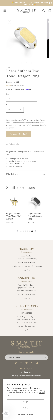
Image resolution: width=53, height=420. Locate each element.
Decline (25, 407)
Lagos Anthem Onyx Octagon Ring (35, 216)
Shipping (8, 85)
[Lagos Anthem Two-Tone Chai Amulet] (14, 202)
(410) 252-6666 (26, 252)
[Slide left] (21, 63)
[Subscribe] (45, 357)
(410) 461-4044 (26, 309)
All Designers (26, 372)
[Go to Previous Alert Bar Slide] (49, 3)
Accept (25, 401)
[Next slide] (35, 231)
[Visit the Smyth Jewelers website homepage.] (26, 11)
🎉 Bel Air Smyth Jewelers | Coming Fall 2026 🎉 (30, 3)
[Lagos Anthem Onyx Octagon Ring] (36, 202)
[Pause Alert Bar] (46, 3)
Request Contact (18, 133)
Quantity (9, 105)
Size (7, 94)
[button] (12, 144)
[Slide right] (32, 63)
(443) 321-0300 (26, 281)
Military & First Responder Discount (26, 375)
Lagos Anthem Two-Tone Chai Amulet (13, 216)
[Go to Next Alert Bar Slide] (51, 3)
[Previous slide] (18, 231)
